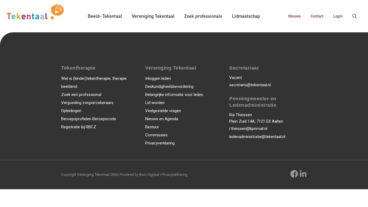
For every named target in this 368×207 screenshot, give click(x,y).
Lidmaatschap (246, 16)
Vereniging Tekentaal (153, 16)
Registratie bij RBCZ (78, 127)
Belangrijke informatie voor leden (174, 94)
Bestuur (152, 127)
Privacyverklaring (160, 143)
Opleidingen (71, 110)
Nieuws (294, 16)
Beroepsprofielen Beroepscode (88, 118)
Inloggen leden (158, 78)
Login (338, 16)
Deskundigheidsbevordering (169, 86)
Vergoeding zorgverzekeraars (87, 102)
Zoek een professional (81, 94)
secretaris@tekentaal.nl (250, 84)
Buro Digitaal (149, 174)
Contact (317, 16)
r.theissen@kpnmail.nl (248, 128)
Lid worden (155, 102)
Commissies (156, 135)
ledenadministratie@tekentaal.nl (257, 136)
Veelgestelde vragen (163, 110)
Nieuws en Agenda (161, 118)
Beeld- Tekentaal (105, 16)
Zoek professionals (203, 16)
